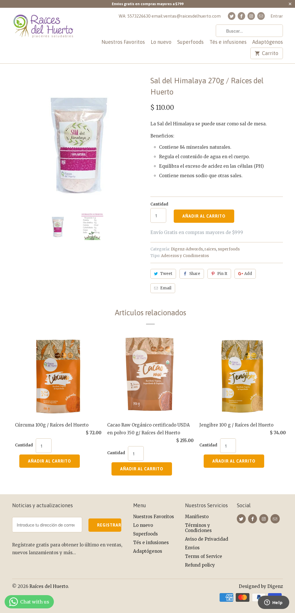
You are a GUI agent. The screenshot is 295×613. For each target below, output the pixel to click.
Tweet (166, 273)
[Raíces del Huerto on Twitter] (231, 16)
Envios (192, 547)
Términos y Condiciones (198, 528)
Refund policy (200, 565)
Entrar (277, 16)
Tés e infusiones (228, 42)
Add (248, 273)
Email (165, 288)
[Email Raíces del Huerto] (261, 16)
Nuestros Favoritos (123, 42)
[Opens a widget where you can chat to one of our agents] (273, 603)
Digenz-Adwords (187, 249)
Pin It (222, 273)
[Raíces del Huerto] (43, 29)
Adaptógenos (267, 42)
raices (210, 249)
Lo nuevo (161, 42)
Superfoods (190, 42)
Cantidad (159, 204)
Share (194, 273)
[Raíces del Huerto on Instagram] (251, 16)
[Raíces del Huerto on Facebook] (241, 16)
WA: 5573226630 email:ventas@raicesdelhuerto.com (170, 16)
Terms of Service (203, 556)
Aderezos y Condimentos (185, 255)
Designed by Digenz (261, 586)
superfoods (229, 249)
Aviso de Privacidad (206, 539)
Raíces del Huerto (48, 586)
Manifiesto (197, 516)
